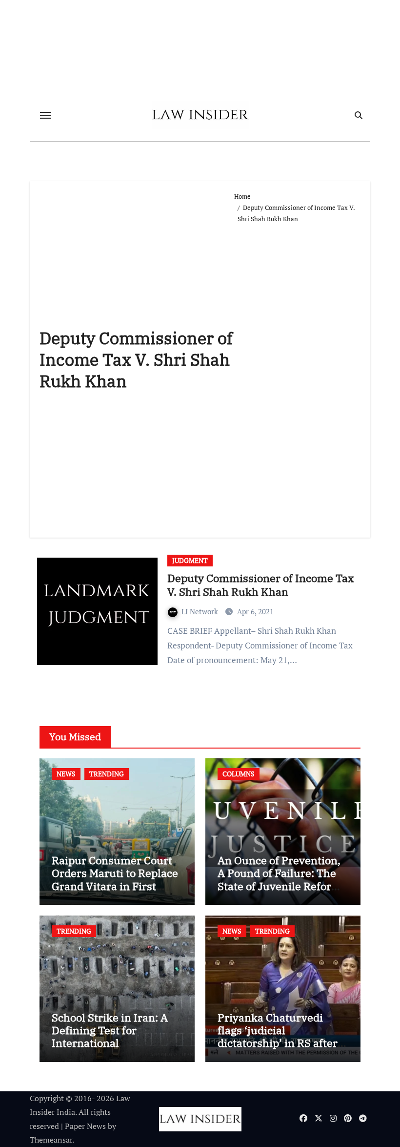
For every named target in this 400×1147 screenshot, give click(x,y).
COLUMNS (238, 773)
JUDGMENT (190, 560)
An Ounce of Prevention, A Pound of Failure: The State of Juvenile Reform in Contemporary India (279, 879)
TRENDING (106, 773)
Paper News (85, 1126)
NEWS (66, 773)
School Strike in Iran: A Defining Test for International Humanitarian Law (110, 1036)
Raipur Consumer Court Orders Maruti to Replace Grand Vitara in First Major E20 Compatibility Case (115, 886)
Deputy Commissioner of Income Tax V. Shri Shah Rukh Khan (260, 585)
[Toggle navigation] (45, 115)
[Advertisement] (297, 376)
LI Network (200, 611)
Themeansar (51, 1139)
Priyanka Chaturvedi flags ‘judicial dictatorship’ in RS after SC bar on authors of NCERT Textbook (278, 1043)
